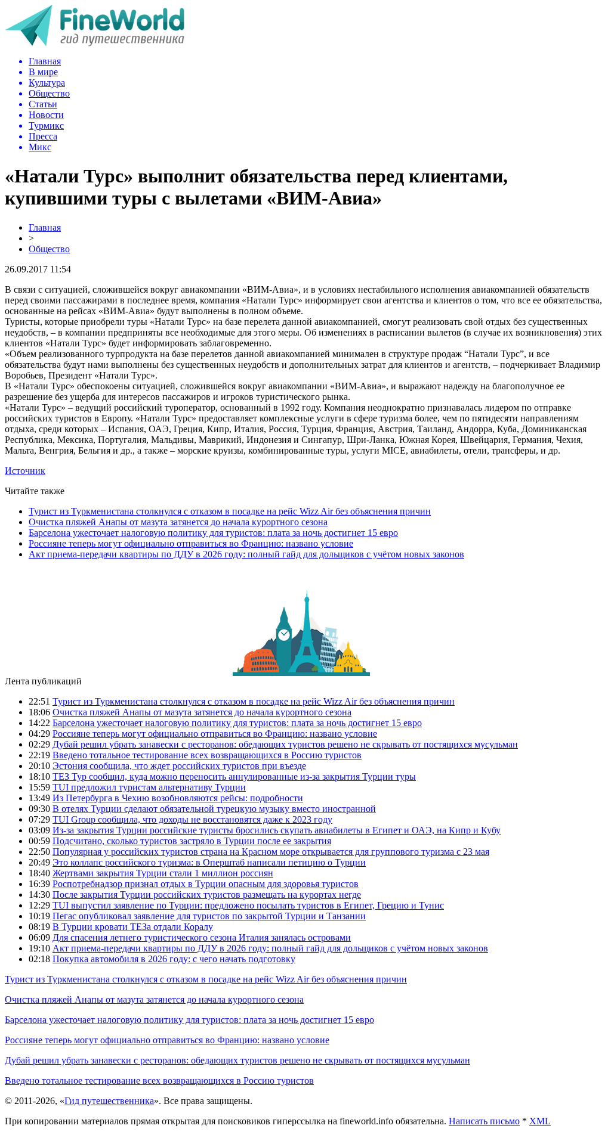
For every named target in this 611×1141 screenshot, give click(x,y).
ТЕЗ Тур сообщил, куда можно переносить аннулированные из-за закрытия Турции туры (234, 776)
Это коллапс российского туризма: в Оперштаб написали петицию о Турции (209, 862)
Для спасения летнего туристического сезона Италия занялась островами (202, 937)
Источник (25, 471)
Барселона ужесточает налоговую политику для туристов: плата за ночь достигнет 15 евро (213, 533)
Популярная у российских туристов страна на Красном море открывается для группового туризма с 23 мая (271, 852)
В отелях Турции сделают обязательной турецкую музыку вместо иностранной (214, 809)
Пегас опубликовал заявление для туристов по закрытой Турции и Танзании (209, 916)
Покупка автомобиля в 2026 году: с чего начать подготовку (174, 959)
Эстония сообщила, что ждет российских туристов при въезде (179, 766)
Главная (45, 227)
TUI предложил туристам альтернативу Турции (149, 787)
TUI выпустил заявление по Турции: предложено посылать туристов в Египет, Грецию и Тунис (248, 905)
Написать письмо (484, 1121)
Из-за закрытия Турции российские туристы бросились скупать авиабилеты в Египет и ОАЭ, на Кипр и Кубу (277, 830)
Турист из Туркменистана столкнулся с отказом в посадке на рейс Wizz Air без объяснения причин (230, 511)
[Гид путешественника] (94, 43)
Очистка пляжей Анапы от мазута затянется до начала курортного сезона (178, 522)
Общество (49, 249)
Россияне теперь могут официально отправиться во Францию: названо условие (191, 543)
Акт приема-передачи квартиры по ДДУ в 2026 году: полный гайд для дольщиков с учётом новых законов (246, 554)
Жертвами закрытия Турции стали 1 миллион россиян (163, 873)
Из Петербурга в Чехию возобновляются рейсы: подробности (178, 798)
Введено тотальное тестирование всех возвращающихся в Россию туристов (207, 755)
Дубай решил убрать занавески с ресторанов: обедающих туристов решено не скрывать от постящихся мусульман (285, 744)
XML (540, 1121)
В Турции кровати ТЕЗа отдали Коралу (133, 927)
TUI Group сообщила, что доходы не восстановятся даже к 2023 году (192, 819)
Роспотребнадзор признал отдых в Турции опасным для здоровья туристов (206, 884)
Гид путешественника (109, 1101)
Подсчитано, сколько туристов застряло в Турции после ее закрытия (192, 841)
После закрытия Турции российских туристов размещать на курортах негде (207, 894)
